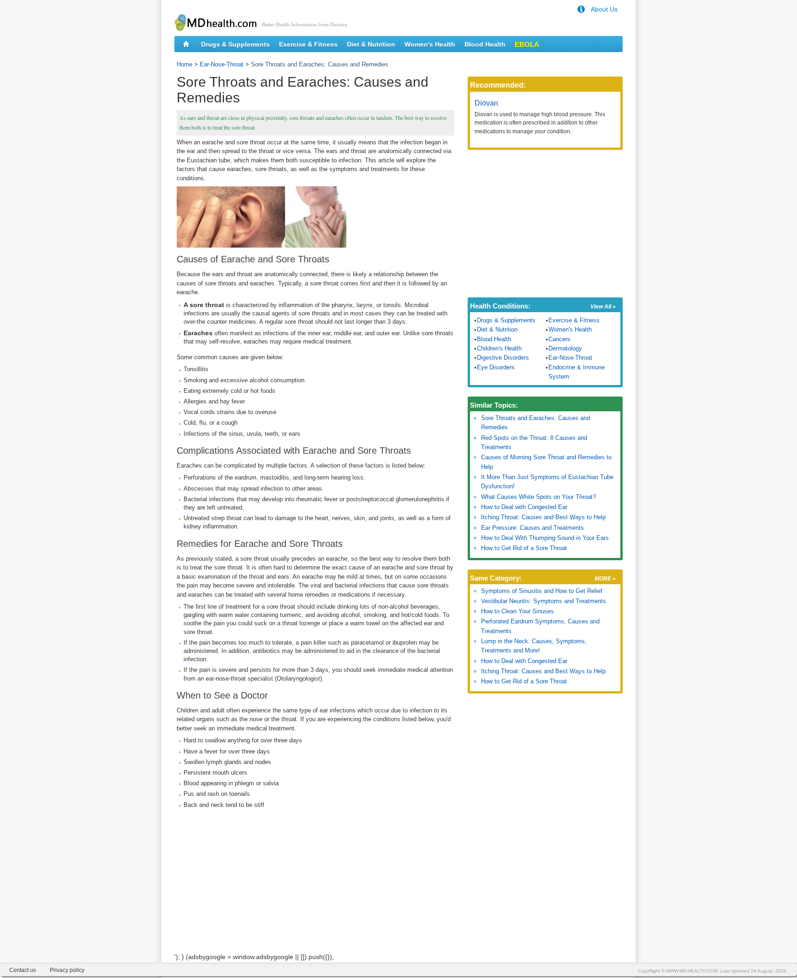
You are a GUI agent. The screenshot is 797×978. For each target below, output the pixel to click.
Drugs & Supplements (235, 44)
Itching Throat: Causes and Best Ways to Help (543, 517)
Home (184, 64)
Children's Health (499, 348)
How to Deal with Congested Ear (524, 507)
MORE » (605, 578)
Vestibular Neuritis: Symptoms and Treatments (543, 601)
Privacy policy (67, 970)
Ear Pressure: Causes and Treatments (532, 527)
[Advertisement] (315, 887)
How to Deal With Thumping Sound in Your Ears (545, 537)
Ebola (527, 44)
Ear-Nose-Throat (222, 64)
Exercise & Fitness (308, 44)
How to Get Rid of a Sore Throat (524, 548)
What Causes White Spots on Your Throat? (538, 496)
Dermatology (565, 348)
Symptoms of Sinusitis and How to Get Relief (541, 590)
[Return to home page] (186, 44)
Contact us (22, 970)
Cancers (559, 339)
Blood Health (485, 44)
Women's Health (429, 44)
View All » (603, 306)
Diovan (486, 103)
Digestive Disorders (503, 357)
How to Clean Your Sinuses (517, 611)
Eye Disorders (496, 367)
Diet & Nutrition (371, 44)
